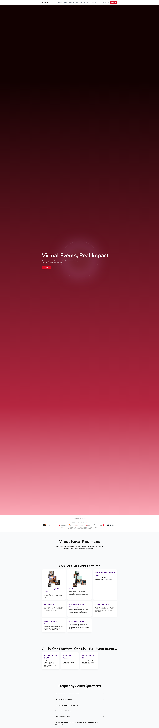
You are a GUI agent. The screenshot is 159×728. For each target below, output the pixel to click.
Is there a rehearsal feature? (62, 716)
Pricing (81, 2)
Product (70, 2)
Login (108, 2)
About (76, 2)
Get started (46, 267)
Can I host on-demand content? (63, 699)
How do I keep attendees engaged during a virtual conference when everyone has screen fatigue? (76, 723)
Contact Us (93, 2)
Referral (65, 2)
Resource (86, 2)
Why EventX (60, 2)
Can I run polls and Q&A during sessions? (66, 711)
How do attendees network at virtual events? (66, 705)
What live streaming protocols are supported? (67, 693)
